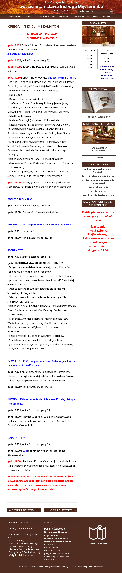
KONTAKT (106, 16)
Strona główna (15, 16)
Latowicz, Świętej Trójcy (20, 546)
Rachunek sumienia (98, 187)
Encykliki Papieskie (98, 191)
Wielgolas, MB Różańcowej (22, 555)
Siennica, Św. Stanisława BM (24, 549)
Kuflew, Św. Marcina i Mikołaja (23, 543)
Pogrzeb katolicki (81, 16)
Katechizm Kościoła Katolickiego (98, 176)
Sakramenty (64, 16)
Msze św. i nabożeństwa (45, 16)
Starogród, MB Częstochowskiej (24, 552)
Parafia (28, 16)
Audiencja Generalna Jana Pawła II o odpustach (98, 181)
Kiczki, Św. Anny (16, 540)
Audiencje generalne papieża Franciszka (98, 170)
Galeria (95, 16)
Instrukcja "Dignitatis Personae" (98, 195)
